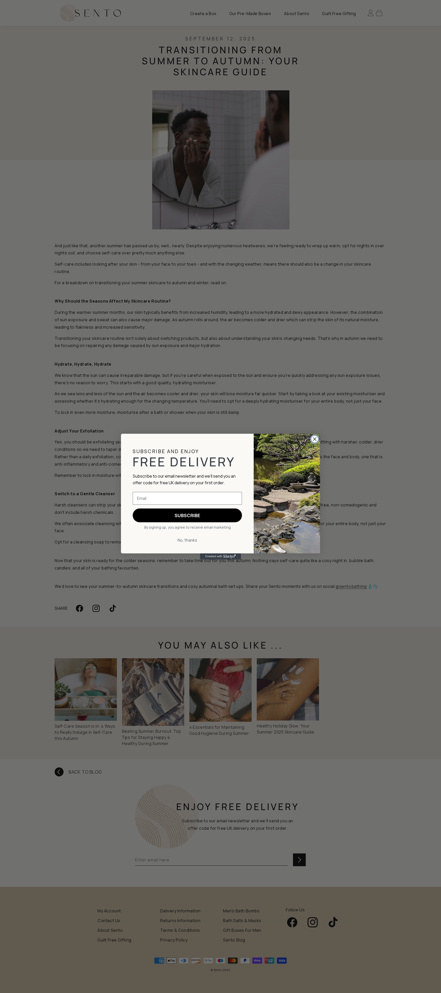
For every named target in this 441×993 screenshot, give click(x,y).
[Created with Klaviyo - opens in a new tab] (220, 556)
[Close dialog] (314, 439)
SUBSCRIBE (187, 515)
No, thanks (187, 540)
